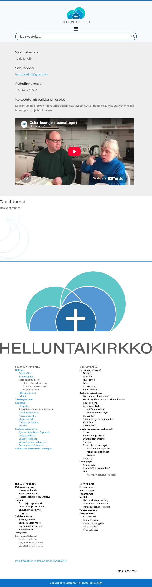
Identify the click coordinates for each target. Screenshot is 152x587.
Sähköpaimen (26, 376)
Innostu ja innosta (29, 422)
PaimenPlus (25, 373)
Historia (23, 513)
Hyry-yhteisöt (26, 529)
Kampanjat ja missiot (94, 435)
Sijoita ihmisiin (26, 419)
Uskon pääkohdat (28, 490)
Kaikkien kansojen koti (99, 448)
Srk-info (23, 396)
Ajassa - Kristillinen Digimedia (34, 432)
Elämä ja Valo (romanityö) (96, 468)
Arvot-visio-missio (28, 493)
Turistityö (88, 458)
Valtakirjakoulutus (29, 412)
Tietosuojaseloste (126, 571)
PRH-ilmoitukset (27, 392)
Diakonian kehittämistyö (96, 396)
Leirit (85, 383)
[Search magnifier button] (133, 36)
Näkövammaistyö (96, 409)
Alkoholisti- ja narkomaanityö (98, 419)
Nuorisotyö (89, 379)
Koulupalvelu (90, 389)
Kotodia (91, 455)
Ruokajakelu (89, 425)
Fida (85, 471)
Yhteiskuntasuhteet (30, 522)
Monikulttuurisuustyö (95, 445)
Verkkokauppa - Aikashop (32, 442)
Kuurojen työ (90, 402)
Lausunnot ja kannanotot (32, 506)
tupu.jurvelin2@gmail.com (31, 74)
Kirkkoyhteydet (27, 519)
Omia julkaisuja (27, 435)
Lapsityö (87, 376)
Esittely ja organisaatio (31, 503)
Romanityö (89, 415)
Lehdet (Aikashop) (28, 438)
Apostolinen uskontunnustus (34, 496)
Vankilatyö (88, 422)
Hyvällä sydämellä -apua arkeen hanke (103, 399)
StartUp (23, 425)
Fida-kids (87, 373)
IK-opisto (23, 406)
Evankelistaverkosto (94, 438)
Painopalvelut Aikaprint (31, 445)
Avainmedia (89, 464)
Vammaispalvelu (91, 406)
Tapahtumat (89, 386)
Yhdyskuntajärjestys (30, 509)
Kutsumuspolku (27, 415)
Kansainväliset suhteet (31, 526)
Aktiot (86, 432)
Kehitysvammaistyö (97, 412)
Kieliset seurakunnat (98, 451)
